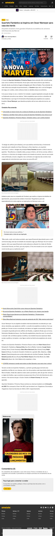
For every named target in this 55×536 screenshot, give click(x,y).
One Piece (37, 6)
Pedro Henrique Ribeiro (10, 36)
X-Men (16, 6)
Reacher (25, 6)
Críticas (3, 516)
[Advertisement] (27, 42)
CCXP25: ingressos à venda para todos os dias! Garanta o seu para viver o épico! (27, 363)
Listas (3, 518)
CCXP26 (6, 6)
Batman (50, 6)
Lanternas (31, 6)
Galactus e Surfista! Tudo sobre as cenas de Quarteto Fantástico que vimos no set (27, 115)
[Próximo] (52, 6)
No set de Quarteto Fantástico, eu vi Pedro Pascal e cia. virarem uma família (25, 311)
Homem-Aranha (44, 6)
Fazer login (7, 488)
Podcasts (11, 6)
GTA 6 (20, 6)
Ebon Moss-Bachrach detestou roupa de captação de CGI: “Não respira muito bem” (28, 319)
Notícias (3, 513)
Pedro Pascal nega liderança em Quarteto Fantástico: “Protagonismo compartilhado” (23, 315)
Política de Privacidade (16, 528)
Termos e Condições (6, 528)
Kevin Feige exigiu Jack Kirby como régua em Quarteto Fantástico (22, 308)
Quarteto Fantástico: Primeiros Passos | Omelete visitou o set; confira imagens (26, 118)
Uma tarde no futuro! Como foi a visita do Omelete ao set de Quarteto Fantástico (27, 112)
